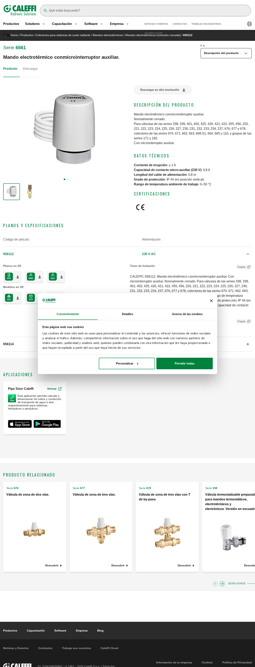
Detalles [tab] (127, 313)
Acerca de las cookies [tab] (187, 313)
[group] (12, 192)
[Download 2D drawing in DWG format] (38, 276)
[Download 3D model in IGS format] (16, 297)
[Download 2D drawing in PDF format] (16, 276)
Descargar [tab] (30, 68)
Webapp (51, 388)
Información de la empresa (174, 662)
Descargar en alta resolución (159, 89)
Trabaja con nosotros (206, 24)
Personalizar (124, 363)
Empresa (82, 630)
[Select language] (249, 23)
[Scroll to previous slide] (215, 583)
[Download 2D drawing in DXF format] (60, 276)
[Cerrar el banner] (211, 300)
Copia (241, 266)
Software (60, 630)
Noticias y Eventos (156, 24)
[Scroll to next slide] (222, 583)
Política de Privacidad (237, 662)
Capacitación (36, 630)
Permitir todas (184, 363)
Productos (11, 24)
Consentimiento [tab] (68, 313)
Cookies (207, 662)
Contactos (180, 24)
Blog (6, 35)
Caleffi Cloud (153, 33)
